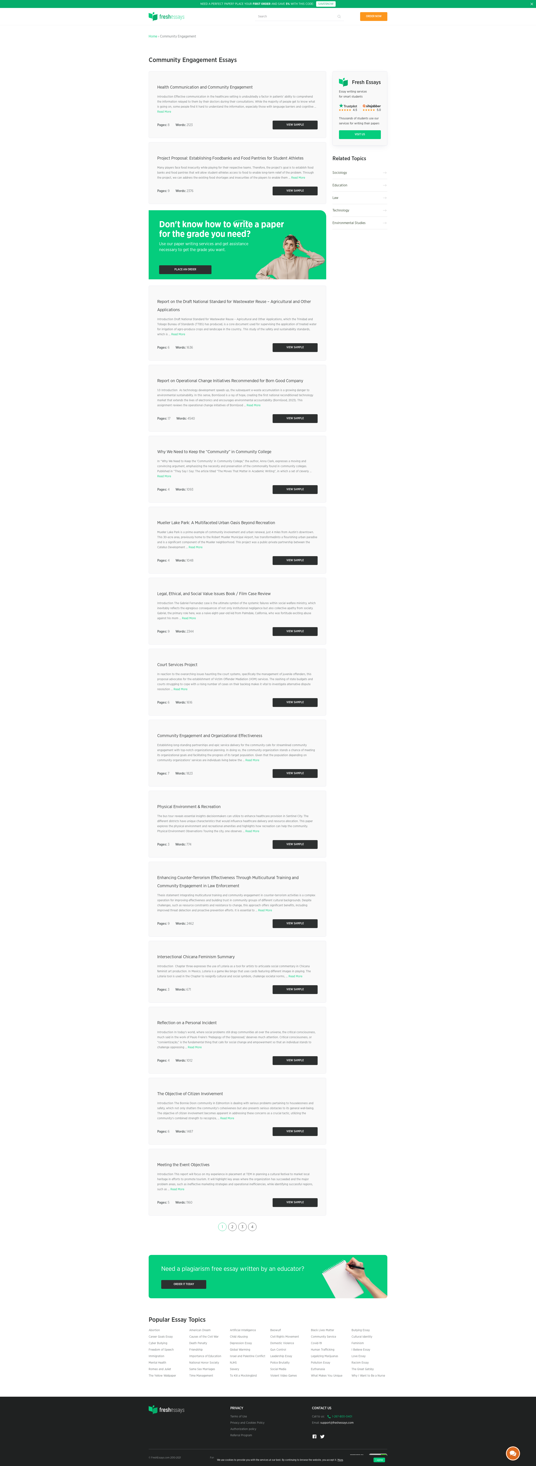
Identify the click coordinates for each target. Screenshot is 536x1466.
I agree (379, 1460)
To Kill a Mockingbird (243, 1375)
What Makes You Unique (326, 1375)
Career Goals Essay (161, 1336)
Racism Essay (360, 1362)
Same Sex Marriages (202, 1369)
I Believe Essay (361, 1349)
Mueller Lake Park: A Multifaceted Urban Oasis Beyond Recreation (216, 523)
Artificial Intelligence (243, 1330)
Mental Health (157, 1362)
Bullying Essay (361, 1330)
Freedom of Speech (161, 1349)
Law (335, 198)
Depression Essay (241, 1343)
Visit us (360, 134)
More (340, 1460)
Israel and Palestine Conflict (247, 1356)
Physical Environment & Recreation (189, 807)
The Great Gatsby (363, 1369)
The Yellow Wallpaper (162, 1375)
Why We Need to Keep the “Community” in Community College (214, 452)
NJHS (233, 1362)
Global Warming (240, 1349)
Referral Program (241, 1435)
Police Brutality (280, 1362)
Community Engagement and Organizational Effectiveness (209, 736)
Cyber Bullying (158, 1343)
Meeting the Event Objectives (183, 1165)
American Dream (200, 1330)
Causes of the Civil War (204, 1336)
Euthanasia (318, 1369)
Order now (374, 16)
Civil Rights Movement (284, 1336)
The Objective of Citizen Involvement (190, 1094)
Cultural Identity (362, 1336)
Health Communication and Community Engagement (205, 87)
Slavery (234, 1369)
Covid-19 (316, 1343)
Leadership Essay (281, 1356)
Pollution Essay (320, 1362)
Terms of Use (238, 1416)
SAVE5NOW (326, 4)
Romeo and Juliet (160, 1369)
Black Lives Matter (322, 1330)
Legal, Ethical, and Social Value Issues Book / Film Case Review (214, 594)
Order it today (184, 1284)
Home (153, 36)
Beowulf (275, 1330)
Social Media (278, 1369)
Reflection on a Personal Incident (187, 1023)
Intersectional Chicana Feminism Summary (196, 957)
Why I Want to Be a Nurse (368, 1375)
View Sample (295, 125)
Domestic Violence (282, 1343)
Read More (164, 111)
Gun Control (278, 1349)
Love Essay (359, 1356)
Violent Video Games (283, 1375)
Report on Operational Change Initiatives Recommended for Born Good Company (230, 381)
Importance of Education (205, 1356)
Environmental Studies (349, 223)
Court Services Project (177, 665)
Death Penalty (198, 1343)
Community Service (323, 1336)
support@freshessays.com (337, 1422)
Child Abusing (239, 1336)
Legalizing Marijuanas (324, 1356)
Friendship (196, 1349)
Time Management (201, 1375)
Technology (340, 210)
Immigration (156, 1356)
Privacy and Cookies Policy (247, 1422)
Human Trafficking (322, 1349)
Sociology (339, 172)
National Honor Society (204, 1362)
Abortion (154, 1330)
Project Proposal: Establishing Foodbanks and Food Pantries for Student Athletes (230, 158)
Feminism (358, 1343)
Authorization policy (243, 1429)
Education (339, 185)
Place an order (185, 269)
